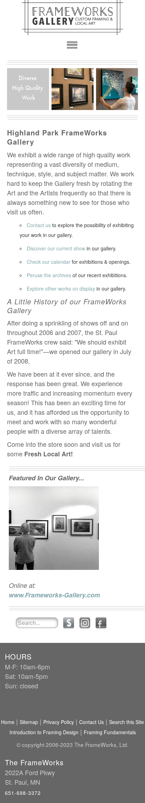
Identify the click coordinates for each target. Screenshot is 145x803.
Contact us (39, 225)
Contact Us (91, 721)
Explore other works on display (61, 288)
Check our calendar (48, 261)
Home (7, 721)
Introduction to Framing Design (44, 732)
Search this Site (126, 721)
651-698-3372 (23, 792)
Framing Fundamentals (110, 732)
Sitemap (29, 721)
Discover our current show (56, 248)
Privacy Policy (58, 721)
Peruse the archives (49, 275)
